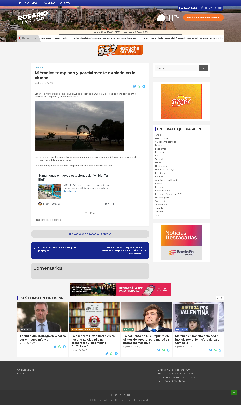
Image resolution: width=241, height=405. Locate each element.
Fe (156, 155)
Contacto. (22, 373)
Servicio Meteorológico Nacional (54, 93)
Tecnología (161, 204)
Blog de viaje (162, 138)
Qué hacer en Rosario (166, 180)
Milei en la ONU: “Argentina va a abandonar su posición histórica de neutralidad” (122, 250)
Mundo (159, 162)
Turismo (159, 211)
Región (159, 183)
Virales (158, 215)
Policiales (160, 173)
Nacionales (161, 166)
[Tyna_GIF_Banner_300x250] (181, 85)
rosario (49, 220)
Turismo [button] (64, 2)
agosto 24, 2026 (27, 343)
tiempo (57, 220)
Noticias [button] (31, 2)
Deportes (160, 145)
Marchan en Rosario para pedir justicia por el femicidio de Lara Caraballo (197, 339)
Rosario (40, 67)
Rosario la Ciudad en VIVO (168, 194)
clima (42, 220)
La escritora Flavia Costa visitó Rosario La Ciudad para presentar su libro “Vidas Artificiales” (93, 341)
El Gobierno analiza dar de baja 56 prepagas (57, 249)
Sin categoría (162, 197)
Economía (160, 148)
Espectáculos (162, 152)
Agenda (49, 2)
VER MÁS (90, 213)
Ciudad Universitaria (165, 141)
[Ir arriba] (234, 392)
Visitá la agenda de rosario (203, 17)
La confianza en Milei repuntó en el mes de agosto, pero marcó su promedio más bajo (146, 339)
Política (159, 176)
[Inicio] (20, 3)
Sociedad (160, 201)
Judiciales (160, 159)
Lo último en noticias (41, 298)
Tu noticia (160, 208)
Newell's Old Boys (164, 169)
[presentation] (218, 298)
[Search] (203, 68)
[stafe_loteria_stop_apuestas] (120, 284)
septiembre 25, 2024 (45, 83)
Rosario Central (163, 190)
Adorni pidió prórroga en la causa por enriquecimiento (43, 337)
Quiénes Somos (25, 369)
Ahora (158, 134)
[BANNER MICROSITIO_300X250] (181, 226)
